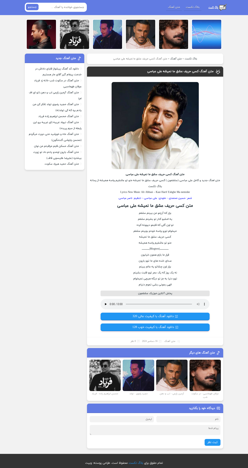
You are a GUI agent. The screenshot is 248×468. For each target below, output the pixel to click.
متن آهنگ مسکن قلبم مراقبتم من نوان (56, 146)
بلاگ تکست (193, 7)
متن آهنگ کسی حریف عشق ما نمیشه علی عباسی (180, 71)
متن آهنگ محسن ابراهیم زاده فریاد (58, 116)
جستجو (32, 7)
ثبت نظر (213, 442)
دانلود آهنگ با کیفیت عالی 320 (153, 316)
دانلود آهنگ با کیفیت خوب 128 (153, 327)
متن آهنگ (174, 7)
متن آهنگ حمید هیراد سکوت (62, 164)
